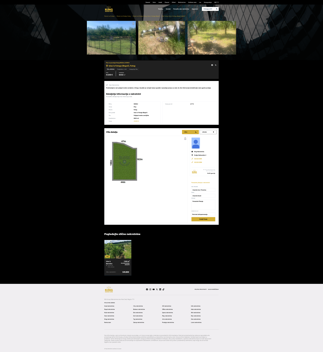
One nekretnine (196, 319)
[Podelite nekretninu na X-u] (216, 65)
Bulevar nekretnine (139, 309)
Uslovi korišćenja (213, 289)
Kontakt (168, 9)
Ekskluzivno (182, 2)
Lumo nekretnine (196, 322)
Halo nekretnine (196, 309)
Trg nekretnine (137, 319)
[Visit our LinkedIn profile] (160, 289)
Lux (200, 2)
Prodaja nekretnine (168, 322)
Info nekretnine (195, 306)
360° (215, 2)
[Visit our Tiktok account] (163, 289)
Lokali (160, 2)
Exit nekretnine (138, 316)
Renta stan (107, 322)
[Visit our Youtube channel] (154, 289)
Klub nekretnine (109, 313)
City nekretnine (138, 306)
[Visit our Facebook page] (147, 289)
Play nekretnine (167, 316)
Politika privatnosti (201, 289)
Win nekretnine (195, 313)
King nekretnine (109, 319)
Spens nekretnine (167, 313)
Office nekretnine (167, 309)
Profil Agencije (211, 173)
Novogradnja (208, 2)
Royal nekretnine (109, 309)
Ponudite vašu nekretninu (181, 9)
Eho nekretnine (138, 313)
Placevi (167, 2)
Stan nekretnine (109, 316)
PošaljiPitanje (203, 219)
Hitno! (173, 2)
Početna (160, 9)
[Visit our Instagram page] (150, 289)
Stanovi (148, 2)
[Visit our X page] (157, 289)
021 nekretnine (166, 306)
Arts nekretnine (167, 319)
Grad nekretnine (109, 306)
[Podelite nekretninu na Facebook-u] (212, 65)
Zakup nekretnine (138, 322)
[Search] (217, 9)
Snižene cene (192, 2)
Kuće (154, 2)
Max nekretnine (196, 316)
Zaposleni (195, 9)
